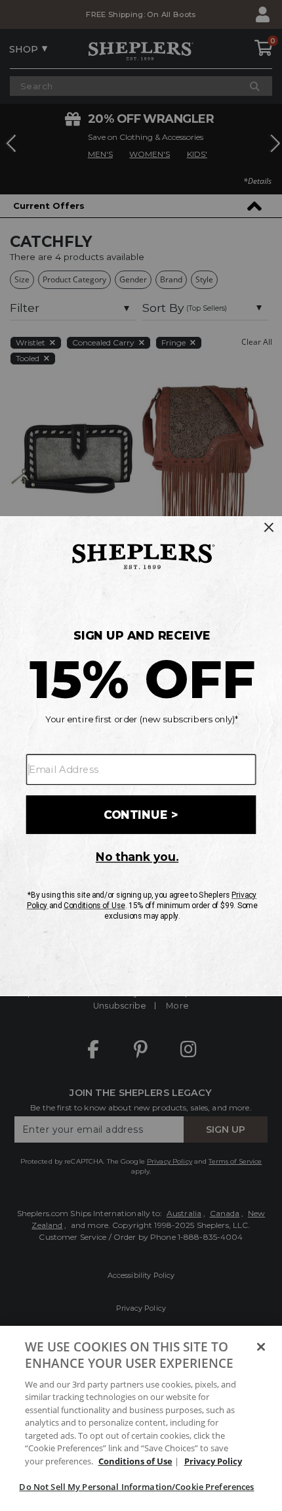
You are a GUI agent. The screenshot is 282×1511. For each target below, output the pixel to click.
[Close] (261, 1346)
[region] (141, 1418)
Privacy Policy (213, 1461)
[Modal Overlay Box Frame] (141, 755)
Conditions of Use (135, 1461)
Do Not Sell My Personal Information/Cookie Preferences (136, 1487)
